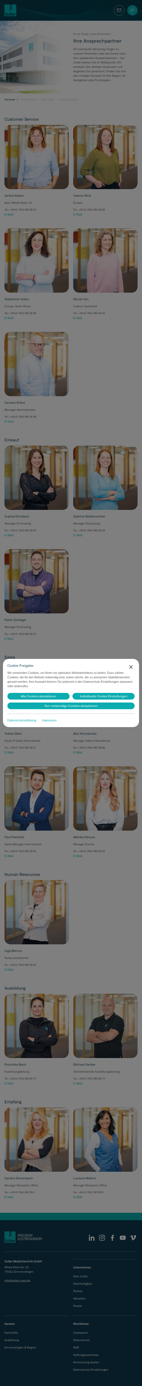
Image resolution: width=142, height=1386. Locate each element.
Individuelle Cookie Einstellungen (103, 696)
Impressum (49, 720)
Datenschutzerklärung (21, 720)
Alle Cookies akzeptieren (38, 696)
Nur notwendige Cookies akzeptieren (71, 706)
